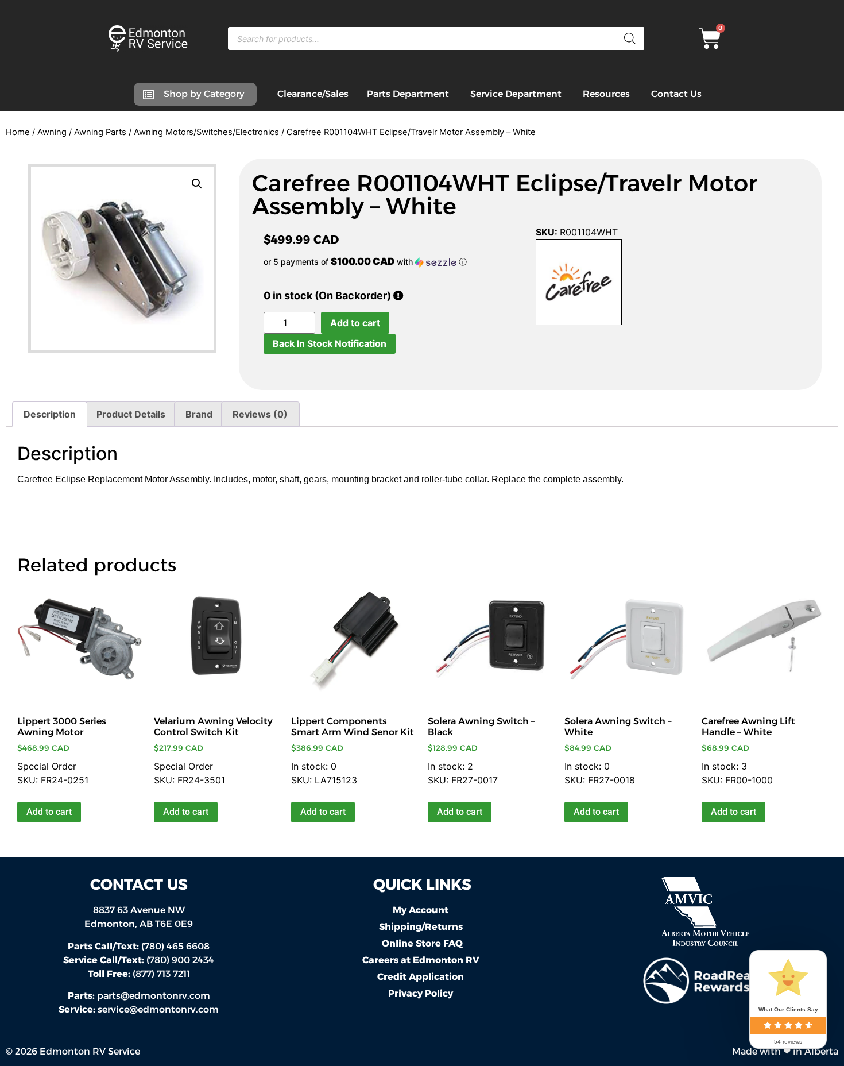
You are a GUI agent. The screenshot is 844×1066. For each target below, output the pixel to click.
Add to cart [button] (49, 811)
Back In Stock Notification (329, 343)
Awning (52, 132)
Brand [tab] (198, 414)
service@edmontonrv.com (158, 1009)
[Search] (629, 38)
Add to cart (355, 323)
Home (18, 132)
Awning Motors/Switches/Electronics (206, 132)
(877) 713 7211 (139, 973)
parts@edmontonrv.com (153, 995)
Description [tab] (50, 414)
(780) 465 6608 (139, 946)
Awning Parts (100, 132)
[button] (197, 183)
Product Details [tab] (130, 414)
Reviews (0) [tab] (260, 414)
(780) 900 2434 (138, 960)
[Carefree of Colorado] (579, 284)
